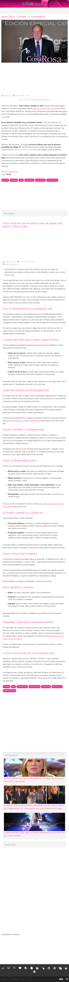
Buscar (41, 11)
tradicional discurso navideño (25, 150)
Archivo (33, 11)
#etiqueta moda (22, 686)
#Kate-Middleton (34, 686)
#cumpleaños (29, 180)
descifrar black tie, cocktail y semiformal (23, 421)
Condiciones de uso (4, 979)
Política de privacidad (14, 979)
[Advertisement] (35, 77)
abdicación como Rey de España (46, 109)
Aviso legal (29, 979)
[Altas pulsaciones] (3, 968)
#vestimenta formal (9, 690)
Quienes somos (61, 11)
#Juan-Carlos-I (40, 180)
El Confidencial (11, 172)
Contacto (50, 11)
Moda (13, 686)
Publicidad (22, 979)
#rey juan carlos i (52, 180)
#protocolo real (57, 686)
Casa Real (5, 180)
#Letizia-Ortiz (46, 686)
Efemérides (13, 180)
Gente (21, 180)
